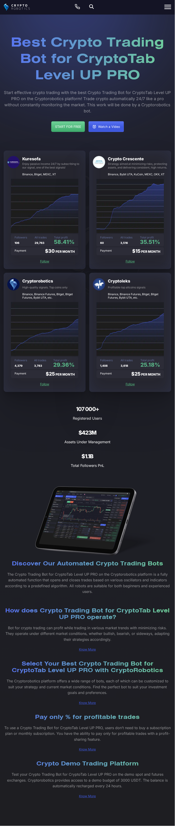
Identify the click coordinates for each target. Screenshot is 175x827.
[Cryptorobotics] (21, 7)
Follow (44, 261)
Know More (87, 649)
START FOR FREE (68, 127)
